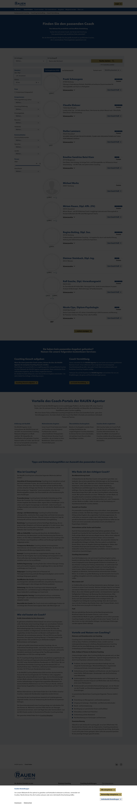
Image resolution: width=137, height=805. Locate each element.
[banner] (68, 402)
